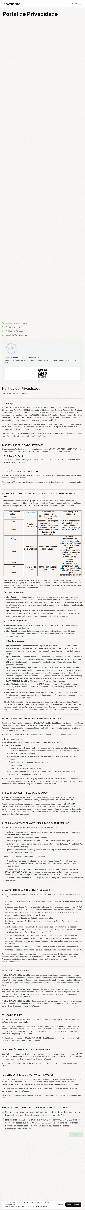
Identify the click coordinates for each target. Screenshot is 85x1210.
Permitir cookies (73, 1204)
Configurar (58, 1204)
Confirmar (76, 1135)
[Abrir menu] (81, 3)
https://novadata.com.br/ (31, 429)
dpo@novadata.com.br (10, 962)
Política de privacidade (39, 1206)
